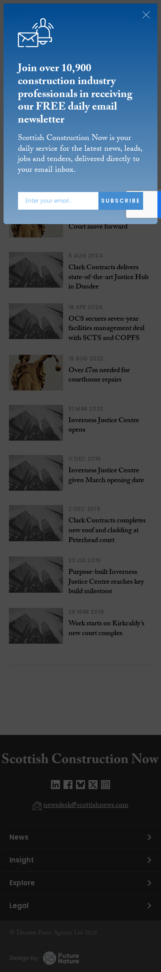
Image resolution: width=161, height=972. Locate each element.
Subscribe (120, 200)
